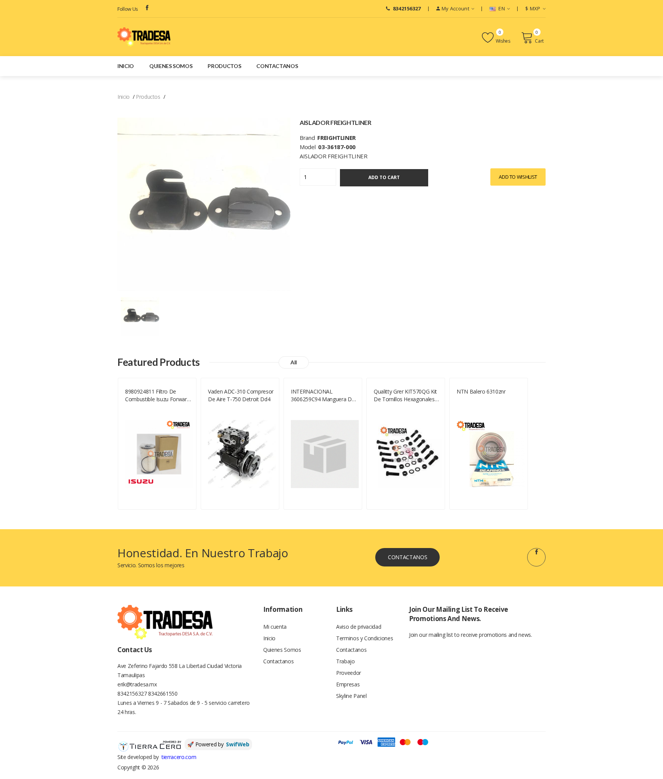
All (293, 362)
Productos (224, 66)
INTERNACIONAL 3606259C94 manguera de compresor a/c (323, 395)
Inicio (125, 66)
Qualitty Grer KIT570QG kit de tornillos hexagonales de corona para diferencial (406, 395)
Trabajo (345, 661)
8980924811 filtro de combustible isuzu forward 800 (157, 395)
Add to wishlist (518, 176)
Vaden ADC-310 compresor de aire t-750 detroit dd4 (241, 395)
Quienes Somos (170, 66)
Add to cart (384, 177)
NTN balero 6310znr (481, 391)
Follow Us (127, 8)
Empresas (348, 684)
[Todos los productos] (140, 315)
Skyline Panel (351, 695)
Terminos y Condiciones (364, 638)
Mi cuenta (275, 626)
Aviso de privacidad (358, 626)
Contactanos (277, 66)
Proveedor (348, 672)
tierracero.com (179, 757)
